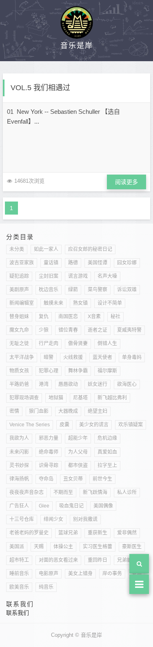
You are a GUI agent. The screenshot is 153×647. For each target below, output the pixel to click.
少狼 (44, 330)
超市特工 (19, 560)
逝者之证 (97, 330)
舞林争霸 (78, 371)
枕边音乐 (48, 289)
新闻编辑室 (21, 303)
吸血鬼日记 (71, 506)
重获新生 (97, 533)
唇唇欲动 (68, 384)
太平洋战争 (21, 357)
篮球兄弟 (68, 533)
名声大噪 (107, 276)
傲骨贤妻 (78, 343)
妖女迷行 (97, 384)
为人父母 (78, 452)
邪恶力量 (48, 438)
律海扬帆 (19, 479)
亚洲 (137, 573)
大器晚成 (68, 411)
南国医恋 (68, 316)
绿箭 (73, 289)
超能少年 (78, 438)
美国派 (16, 547)
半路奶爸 (19, 384)
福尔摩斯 (107, 371)
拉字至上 (107, 465)
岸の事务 (112, 573)
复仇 (44, 316)
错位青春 (68, 330)
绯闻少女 (53, 519)
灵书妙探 (19, 465)
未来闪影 (19, 452)
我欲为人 (19, 438)
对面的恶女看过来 (58, 560)
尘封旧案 (48, 276)
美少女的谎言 (94, 425)
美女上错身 (80, 573)
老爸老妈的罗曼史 (29, 533)
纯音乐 (46, 587)
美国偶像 (103, 506)
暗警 (48, 357)
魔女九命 (19, 330)
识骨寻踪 (48, 465)
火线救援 (73, 357)
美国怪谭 (97, 263)
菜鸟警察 (97, 289)
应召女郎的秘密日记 (90, 249)
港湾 (44, 384)
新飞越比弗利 (112, 398)
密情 (14, 411)
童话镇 (51, 263)
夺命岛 (46, 479)
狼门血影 (39, 411)
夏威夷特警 (129, 330)
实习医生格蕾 (97, 547)
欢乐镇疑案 (130, 425)
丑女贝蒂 (73, 479)
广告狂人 (19, 506)
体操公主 (63, 547)
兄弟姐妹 (127, 560)
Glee (44, 506)
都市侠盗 (78, 465)
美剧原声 (19, 289)
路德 (73, 263)
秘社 (115, 316)
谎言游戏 (78, 276)
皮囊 (64, 425)
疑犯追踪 (19, 276)
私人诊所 (127, 492)
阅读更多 (126, 182)
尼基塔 (80, 398)
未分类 (16, 249)
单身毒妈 (132, 357)
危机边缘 (107, 438)
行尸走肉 (48, 343)
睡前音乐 (19, 573)
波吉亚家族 (21, 263)
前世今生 (102, 479)
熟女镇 (80, 303)
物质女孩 (19, 371)
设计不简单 (110, 303)
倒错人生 (107, 343)
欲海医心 (127, 384)
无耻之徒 (19, 343)
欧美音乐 (19, 587)
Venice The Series (29, 425)
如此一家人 (46, 249)
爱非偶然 (127, 533)
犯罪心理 (48, 371)
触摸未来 (53, 303)
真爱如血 (107, 452)
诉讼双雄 (127, 289)
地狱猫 (56, 398)
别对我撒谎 (85, 519)
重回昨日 (97, 560)
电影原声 (48, 573)
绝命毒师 (48, 452)
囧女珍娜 (127, 263)
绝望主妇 (97, 411)
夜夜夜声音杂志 (26, 492)
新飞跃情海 (95, 492)
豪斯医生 (132, 547)
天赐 (39, 547)
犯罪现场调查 (24, 398)
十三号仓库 (21, 519)
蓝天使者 (102, 357)
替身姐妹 (19, 316)
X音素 (94, 316)
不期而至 (63, 492)
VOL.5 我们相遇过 (40, 88)
